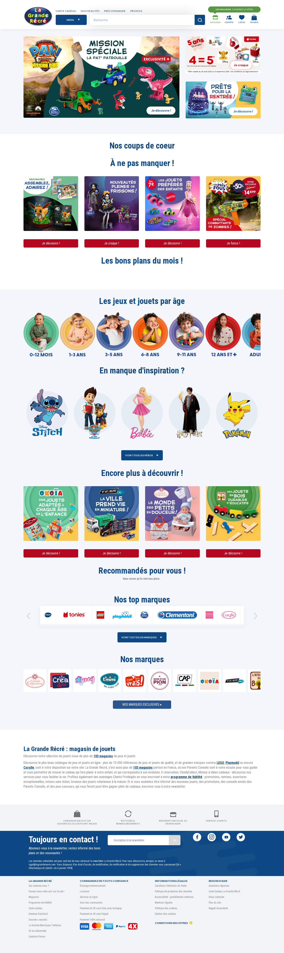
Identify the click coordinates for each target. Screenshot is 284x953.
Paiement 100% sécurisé (92, 919)
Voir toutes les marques (139, 637)
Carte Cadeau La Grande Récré (224, 891)
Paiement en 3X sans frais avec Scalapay (101, 908)
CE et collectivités (38, 930)
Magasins (34, 897)
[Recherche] (200, 20)
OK (175, 840)
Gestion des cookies (165, 913)
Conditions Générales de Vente (170, 885)
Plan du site (215, 902)
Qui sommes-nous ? (39, 885)
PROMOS (136, 10)
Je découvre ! (51, 243)
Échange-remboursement (92, 885)
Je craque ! (111, 243)
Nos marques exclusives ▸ (142, 704)
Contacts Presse (37, 936)
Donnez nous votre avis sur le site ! (46, 891)
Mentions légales (164, 902)
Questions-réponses (219, 885)
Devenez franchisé (38, 913)
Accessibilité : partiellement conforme (174, 897)
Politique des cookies (166, 908)
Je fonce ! (233, 243)
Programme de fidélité (40, 902)
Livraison (84, 891)
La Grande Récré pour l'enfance (45, 925)
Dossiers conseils (38, 919)
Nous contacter (216, 897)
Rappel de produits (218, 908)
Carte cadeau (66, 10)
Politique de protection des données (173, 891)
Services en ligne (89, 897)
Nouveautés (90, 10)
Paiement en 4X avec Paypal (94, 913)
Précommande (115, 10)
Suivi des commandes (91, 902)
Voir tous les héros (139, 455)
